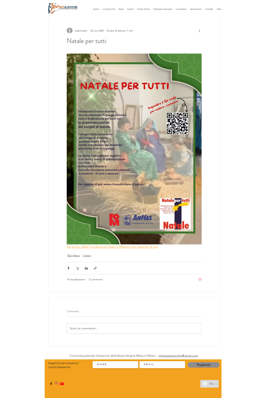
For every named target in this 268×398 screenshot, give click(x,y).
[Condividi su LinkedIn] (86, 268)
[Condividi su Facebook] (68, 268)
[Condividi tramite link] (95, 268)
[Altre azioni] (199, 30)
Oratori (87, 255)
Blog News (73, 255)
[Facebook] (51, 384)
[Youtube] (62, 384)
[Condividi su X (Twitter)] (77, 268)
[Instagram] (56, 384)
